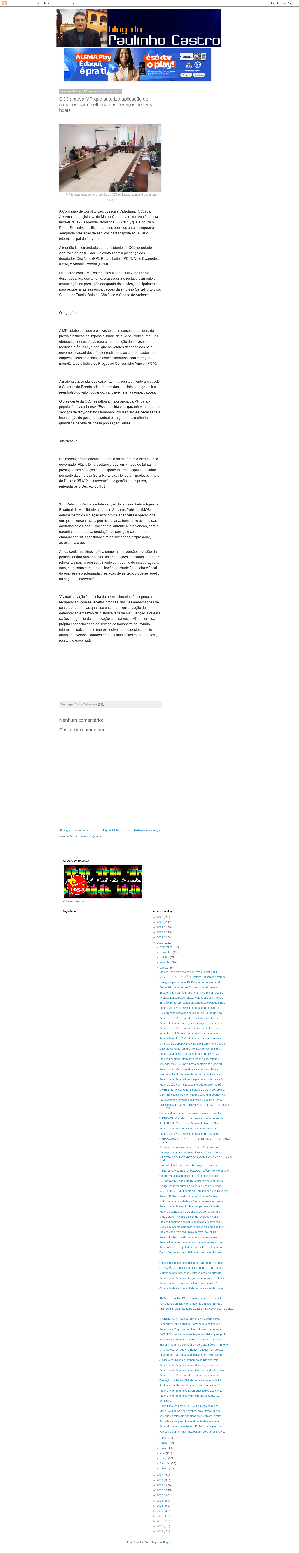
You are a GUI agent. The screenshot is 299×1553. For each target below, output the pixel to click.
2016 (160, 1495)
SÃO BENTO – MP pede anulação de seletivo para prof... (193, 1334)
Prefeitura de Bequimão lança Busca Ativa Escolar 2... (191, 1390)
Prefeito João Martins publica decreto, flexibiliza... (188, 1232)
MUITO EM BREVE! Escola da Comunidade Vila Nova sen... (194, 1191)
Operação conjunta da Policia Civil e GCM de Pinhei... (191, 1152)
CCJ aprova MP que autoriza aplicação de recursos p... (192, 1181)
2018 (160, 1485)
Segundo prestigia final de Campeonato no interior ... (190, 1324)
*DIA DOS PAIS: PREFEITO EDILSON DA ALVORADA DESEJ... (196, 1308)
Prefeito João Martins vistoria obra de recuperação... (190, 1133)
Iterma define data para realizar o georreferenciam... (190, 1165)
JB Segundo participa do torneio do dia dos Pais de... (190, 1303)
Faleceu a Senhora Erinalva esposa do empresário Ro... (192, 1431)
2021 (160, 942)
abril (163, 1453)
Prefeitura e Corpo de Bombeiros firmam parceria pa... (191, 1329)
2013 (160, 1511)
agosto (164, 967)
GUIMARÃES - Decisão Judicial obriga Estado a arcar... (192, 1267)
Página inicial (111, 830)
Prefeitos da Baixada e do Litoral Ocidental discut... (189, 1211)
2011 (160, 1521)
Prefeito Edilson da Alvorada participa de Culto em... (190, 1196)
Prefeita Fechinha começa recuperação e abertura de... (192, 1023)
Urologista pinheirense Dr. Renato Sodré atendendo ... (191, 982)
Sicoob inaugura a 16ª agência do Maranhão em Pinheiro (193, 1344)
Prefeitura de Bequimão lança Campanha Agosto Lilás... (192, 1278)
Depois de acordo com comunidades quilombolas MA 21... (194, 1227)
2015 (160, 1500)
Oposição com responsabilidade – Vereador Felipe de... (192, 1252)
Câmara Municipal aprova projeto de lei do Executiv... (191, 1113)
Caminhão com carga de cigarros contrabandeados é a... (193, 1094)
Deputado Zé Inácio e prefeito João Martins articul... (189, 1147)
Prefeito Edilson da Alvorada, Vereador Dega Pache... (191, 997)
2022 (160, 937)
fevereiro (165, 1463)
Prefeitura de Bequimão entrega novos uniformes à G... (192, 1079)
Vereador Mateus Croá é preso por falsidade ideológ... (191, 1064)
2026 (160, 917)
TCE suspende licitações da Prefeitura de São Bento (190, 1100)
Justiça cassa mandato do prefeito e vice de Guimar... (190, 1186)
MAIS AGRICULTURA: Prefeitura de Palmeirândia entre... (193, 1043)
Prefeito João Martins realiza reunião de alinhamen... (190, 1375)
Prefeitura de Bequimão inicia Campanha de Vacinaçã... (192, 1370)
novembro (166, 952)
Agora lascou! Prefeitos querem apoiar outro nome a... (191, 1033)
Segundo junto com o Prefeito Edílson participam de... (191, 1426)
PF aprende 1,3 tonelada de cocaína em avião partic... (191, 1354)
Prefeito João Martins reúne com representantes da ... (191, 1028)
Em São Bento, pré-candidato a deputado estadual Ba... (192, 1002)
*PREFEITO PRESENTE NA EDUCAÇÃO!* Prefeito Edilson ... (195, 1170)
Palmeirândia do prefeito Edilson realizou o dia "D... (190, 1283)
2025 (160, 922)
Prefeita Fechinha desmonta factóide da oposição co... (191, 1242)
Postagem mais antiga (147, 830)
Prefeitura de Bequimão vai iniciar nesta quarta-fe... (189, 1395)
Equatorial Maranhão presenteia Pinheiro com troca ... (191, 992)
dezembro (166, 947)
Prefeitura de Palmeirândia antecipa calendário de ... (190, 1206)
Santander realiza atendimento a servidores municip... (191, 1385)
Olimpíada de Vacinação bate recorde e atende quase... (192, 1288)
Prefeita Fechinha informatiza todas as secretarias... (190, 1059)
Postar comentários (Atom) (85, 836)
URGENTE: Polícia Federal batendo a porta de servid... (192, 1089)
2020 (160, 1475)
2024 (160, 927)
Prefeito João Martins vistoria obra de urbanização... (190, 1007)
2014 (160, 1505)
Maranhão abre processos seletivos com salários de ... (191, 1273)
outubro (165, 957)
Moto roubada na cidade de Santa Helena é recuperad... (192, 1201)
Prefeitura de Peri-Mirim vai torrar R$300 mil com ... (189, 1128)
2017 (160, 1490)
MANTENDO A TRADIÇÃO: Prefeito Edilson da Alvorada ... (193, 977)
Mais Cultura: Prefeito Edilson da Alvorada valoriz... (189, 1216)
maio (163, 1448)
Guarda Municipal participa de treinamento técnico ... (190, 1175)
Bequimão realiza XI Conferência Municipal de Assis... (191, 1038)
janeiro (164, 1468)
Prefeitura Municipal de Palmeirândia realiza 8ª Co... (190, 1053)
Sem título (165, 1400)
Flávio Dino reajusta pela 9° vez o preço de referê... (189, 1406)
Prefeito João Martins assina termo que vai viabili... (189, 972)
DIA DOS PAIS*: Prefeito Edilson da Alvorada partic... (190, 1319)
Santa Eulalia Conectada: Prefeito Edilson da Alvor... (190, 1123)
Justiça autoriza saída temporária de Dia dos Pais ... (190, 1359)
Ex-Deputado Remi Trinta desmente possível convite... (191, 1298)
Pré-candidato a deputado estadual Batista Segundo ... (191, 1247)
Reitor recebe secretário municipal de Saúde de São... (191, 1012)
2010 (160, 1526)
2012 (160, 1516)
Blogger (167, 1542)
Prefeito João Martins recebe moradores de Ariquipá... (191, 1084)
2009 (160, 1531)
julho (163, 1438)
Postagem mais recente (74, 830)
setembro (166, 962)
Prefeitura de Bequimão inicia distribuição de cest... (189, 1365)
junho (163, 1443)
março (164, 1458)
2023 (160, 932)
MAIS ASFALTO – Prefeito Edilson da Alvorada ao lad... (191, 1349)
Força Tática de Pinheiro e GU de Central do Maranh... (191, 1339)
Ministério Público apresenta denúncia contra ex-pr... (190, 1074)
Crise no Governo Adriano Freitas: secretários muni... (190, 1048)
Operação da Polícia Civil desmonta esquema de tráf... (191, 1380)
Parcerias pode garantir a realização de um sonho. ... (190, 1421)
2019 (160, 1480)
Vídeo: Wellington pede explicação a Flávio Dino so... (191, 1411)
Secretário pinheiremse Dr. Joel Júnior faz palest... (189, 987)
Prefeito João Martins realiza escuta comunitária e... (190, 1018)
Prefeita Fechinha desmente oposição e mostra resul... (191, 1222)
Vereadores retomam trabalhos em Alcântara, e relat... (191, 1416)
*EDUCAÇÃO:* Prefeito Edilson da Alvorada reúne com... (193, 1118)
